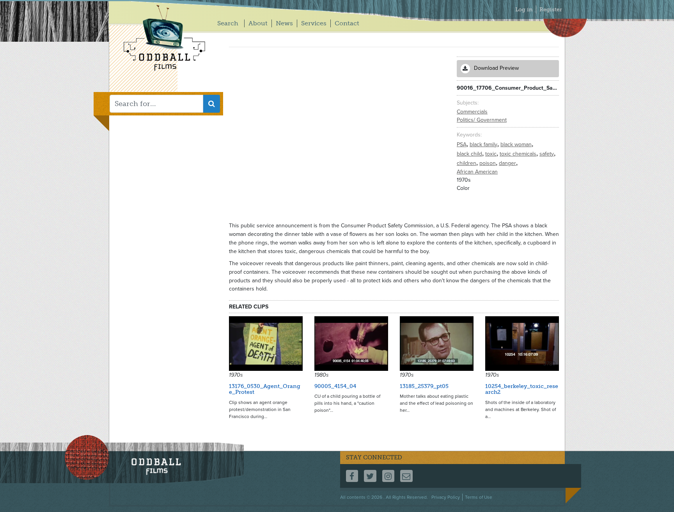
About (258, 23)
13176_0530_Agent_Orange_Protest (264, 389)
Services (313, 23)
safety (547, 154)
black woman (516, 144)
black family (484, 144)
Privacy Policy (445, 497)
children (467, 163)
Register (550, 9)
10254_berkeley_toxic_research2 (521, 389)
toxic (491, 154)
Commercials (472, 111)
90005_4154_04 (335, 386)
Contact (347, 23)
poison (488, 163)
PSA (462, 144)
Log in (524, 9)
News (284, 23)
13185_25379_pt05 (424, 386)
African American (477, 171)
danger (508, 163)
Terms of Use (478, 497)
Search (227, 23)
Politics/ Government (482, 120)
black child (470, 154)
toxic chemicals (519, 154)
